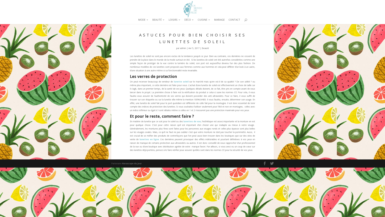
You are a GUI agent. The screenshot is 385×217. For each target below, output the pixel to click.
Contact (234, 20)
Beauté (157, 20)
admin (183, 48)
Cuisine (202, 20)
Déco (187, 20)
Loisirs (173, 20)
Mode (141, 20)
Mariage (219, 20)
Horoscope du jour (132, 163)
